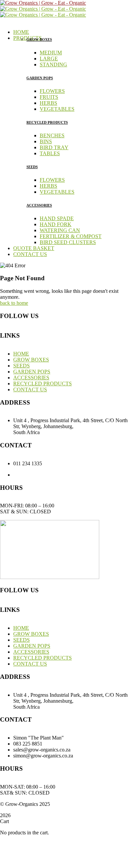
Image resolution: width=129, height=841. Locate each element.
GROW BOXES (39, 39)
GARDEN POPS (39, 78)
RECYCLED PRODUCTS (47, 122)
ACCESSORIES (39, 205)
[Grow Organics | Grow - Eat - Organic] (43, 3)
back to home (14, 303)
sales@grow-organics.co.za (71, 475)
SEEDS (32, 167)
